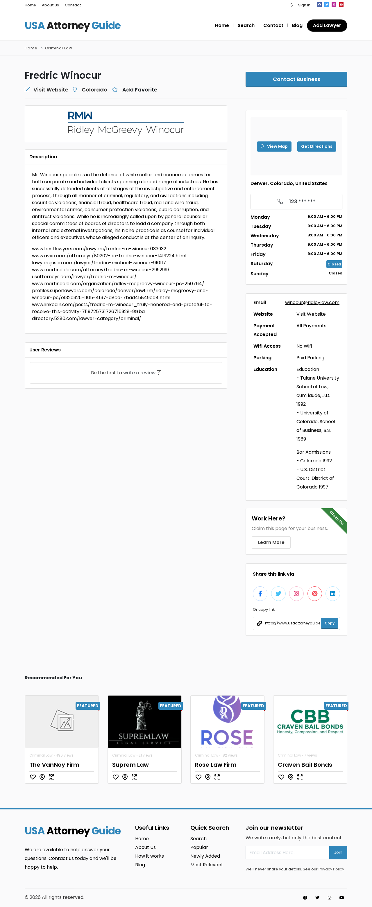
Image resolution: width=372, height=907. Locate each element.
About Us (50, 5)
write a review (139, 372)
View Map (277, 146)
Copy (330, 623)
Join (338, 852)
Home (30, 5)
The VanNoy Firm (54, 765)
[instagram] (334, 4)
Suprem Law (130, 765)
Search (246, 25)
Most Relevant (206, 864)
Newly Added (205, 856)
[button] (291, 5)
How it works (149, 856)
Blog (297, 25)
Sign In (304, 5)
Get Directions (316, 146)
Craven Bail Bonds (305, 765)
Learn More (271, 542)
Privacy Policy (331, 869)
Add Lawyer (327, 25)
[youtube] (341, 4)
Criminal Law (58, 48)
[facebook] (319, 4)
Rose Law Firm (216, 765)
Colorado (94, 89)
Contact (73, 5)
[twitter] (326, 4)
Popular (199, 847)
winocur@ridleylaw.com (312, 302)
